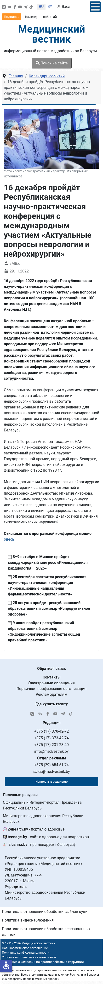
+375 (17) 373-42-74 (51, 738)
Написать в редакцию (51, 781)
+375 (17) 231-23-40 (51, 744)
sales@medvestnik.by (51, 771)
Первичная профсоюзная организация (51, 688)
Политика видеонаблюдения (28, 920)
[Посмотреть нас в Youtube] (20, 7)
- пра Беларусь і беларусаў (42, 844)
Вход (66, 6)
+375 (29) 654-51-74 (51, 765)
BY (49, 6)
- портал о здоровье (36, 829)
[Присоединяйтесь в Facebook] (15, 7)
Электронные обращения (51, 683)
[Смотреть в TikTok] (31, 7)
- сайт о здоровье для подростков (48, 837)
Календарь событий (41, 17)
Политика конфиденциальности (26, 952)
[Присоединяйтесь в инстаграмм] (4, 7)
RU (41, 6)
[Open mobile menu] (95, 6)
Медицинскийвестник (51, 34)
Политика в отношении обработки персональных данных (46, 932)
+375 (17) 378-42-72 (51, 731)
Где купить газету (51, 704)
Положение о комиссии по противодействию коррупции (42, 962)
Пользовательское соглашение (25, 948)
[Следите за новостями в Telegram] (26, 7)
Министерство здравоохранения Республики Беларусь (43, 819)
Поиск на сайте (54, 63)
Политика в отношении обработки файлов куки (44, 911)
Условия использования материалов (29, 957)
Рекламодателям (51, 694)
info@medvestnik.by (51, 751)
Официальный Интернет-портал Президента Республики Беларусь (42, 805)
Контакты (52, 677)
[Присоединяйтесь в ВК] (9, 7)
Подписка (11, 17)
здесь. (10, 539)
